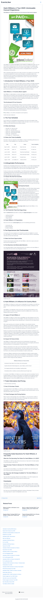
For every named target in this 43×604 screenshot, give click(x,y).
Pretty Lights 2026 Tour (7, 572)
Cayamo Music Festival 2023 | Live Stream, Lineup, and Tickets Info (11, 515)
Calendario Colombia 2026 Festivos (9, 528)
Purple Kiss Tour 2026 (7, 534)
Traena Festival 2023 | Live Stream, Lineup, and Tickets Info (31, 515)
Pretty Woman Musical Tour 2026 (9, 568)
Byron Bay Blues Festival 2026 (8, 581)
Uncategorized (5, 516)
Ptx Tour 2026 (5, 542)
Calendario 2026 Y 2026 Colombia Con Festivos (12, 574)
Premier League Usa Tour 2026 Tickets (10, 576)
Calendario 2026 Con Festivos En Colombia (11, 555)
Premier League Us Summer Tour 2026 (10, 579)
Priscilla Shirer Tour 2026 (7, 564)
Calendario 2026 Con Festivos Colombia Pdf (11, 559)
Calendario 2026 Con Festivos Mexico (10, 551)
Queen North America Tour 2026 (9, 530)
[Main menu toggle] (41, 2)
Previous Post (4, 498)
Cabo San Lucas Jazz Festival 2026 (9, 578)
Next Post (39, 498)
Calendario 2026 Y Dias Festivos (9, 536)
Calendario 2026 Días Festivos (8, 540)
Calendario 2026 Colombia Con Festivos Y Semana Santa (14, 562)
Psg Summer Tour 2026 (7, 549)
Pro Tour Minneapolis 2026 (8, 557)
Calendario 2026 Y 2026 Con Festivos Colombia (12, 570)
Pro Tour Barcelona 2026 (7, 561)
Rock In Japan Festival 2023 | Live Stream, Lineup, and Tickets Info (30, 508)
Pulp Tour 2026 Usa (6, 538)
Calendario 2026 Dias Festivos (8, 544)
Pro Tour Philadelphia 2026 (8, 553)
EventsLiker (6, 2)
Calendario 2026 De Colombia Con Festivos (11, 547)
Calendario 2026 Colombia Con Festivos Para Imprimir (13, 566)
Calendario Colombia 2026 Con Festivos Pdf (11, 532)
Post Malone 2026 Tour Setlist (8, 583)
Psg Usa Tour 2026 (6, 545)
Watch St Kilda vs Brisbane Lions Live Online (11, 508)
